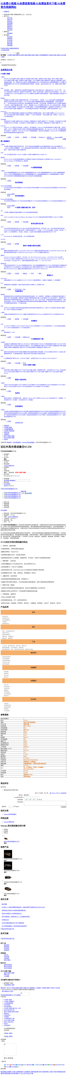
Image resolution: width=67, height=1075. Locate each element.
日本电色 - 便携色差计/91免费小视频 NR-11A (50, 123)
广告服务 (38, 988)
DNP (32, 273)
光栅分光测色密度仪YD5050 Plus (32, 314)
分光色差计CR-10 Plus (53, 370)
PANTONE (4, 278)
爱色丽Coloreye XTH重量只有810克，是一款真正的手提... (45, 105)
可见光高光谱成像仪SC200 (58, 201)
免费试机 (6, 950)
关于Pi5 (9, 988)
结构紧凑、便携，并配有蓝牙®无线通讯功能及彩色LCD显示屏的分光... (24, 90)
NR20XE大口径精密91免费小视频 (13, 78)
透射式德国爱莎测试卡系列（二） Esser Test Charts (36, 260)
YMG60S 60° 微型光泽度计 (31, 344)
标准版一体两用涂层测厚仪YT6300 (53, 413)
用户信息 (9, 18)
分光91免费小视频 (29, 365)
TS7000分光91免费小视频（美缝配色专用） (33, 370)
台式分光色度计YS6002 (14, 386)
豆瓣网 (45, 1064)
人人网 (35, 1064)
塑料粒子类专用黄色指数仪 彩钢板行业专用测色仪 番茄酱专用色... (23, 113)
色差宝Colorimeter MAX (29, 398)
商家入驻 (6, 974)
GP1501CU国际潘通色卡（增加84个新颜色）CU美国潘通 (43, 280)
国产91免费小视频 (9, 436)
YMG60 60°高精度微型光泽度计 (48, 344)
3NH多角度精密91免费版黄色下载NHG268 (38, 347)
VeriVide (3, 239)
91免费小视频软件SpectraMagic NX (37, 154)
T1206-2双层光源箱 (53, 265)
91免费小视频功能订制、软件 (12, 1008)
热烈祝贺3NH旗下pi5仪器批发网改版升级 (14, 910)
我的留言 (9, 24)
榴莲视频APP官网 (10, 1073)
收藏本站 (6, 11)
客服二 (11, 1036)
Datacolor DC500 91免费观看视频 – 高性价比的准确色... (34, 131)
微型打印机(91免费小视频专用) (17, 149)
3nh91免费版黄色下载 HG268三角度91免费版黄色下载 (46, 345)
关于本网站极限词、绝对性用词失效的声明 (14, 926)
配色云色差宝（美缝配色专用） (13, 398)
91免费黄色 (27, 1071)
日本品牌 (33, 137)
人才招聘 (6, 976)
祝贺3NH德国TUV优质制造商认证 (12, 913)
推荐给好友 (11, 485)
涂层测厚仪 (19, 406)
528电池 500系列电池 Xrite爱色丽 (40, 159)
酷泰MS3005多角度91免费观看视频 (32, 176)
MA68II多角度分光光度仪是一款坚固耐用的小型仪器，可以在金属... (27, 103)
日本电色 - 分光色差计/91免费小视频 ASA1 (25, 123)
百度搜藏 (13, 1066)
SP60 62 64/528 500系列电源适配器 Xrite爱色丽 (17, 159)
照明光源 (3, 263)
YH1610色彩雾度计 (52, 384)
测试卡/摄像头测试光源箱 (32, 245)
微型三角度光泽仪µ (39, 353)
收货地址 (9, 21)
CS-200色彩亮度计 (25, 327)
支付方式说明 (8, 968)
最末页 (64, 793)
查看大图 (23, 491)
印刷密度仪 (19, 291)
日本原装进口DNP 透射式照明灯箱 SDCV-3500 (35, 267)
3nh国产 (3, 342)
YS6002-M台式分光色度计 (11, 384)
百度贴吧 (40, 1064)
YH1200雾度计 (37, 386)
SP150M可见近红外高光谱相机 (12, 187)
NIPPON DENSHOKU (50, 138)
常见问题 (9, 40)
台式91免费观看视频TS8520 (45, 172)
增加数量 (12, 480)
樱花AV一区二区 (20, 1073)
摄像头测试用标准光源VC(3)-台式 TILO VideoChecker (49, 250)
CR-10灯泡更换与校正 (10, 154)
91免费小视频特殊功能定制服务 (13, 212)
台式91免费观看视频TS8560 (28, 172)
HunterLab (3, 111)
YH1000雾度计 (31, 384)
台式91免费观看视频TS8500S (12, 172)
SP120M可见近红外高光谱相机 (48, 187)
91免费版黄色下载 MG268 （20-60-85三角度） (17, 358)
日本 (2, 88)
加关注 (6, 485)
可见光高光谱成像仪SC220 (42, 201)
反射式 (3, 249)
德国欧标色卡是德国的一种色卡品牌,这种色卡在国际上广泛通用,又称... (24, 284)
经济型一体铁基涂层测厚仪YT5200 (31, 415)
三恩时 (3, 77)
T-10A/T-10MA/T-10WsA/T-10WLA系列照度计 (28, 326)
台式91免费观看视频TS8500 (16, 174)
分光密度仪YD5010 (58, 314)
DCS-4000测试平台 (16, 267)
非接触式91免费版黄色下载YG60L (13, 344)
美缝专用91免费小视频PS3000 (12, 370)
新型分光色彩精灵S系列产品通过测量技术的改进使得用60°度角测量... (24, 352)
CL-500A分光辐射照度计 (13, 327)
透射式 (3, 255)
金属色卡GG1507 (22, 280)
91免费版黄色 (19, 1071)
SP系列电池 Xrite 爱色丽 (21, 161)
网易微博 (30, 1064)
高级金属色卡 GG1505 (10, 280)
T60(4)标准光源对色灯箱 (11, 228)
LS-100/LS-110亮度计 (10, 326)
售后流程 (9, 36)
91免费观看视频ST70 (55, 174)
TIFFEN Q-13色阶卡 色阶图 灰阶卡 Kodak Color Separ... (19, 259)
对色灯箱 (6, 432)
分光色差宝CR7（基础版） (56, 398)
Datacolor (3, 126)
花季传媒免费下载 (35, 1071)
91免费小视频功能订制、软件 (25, 207)
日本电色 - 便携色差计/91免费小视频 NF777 (35, 121)
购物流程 (9, 38)
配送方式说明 (8, 966)
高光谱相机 (19, 182)
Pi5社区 (58, 988)
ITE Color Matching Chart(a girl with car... (46, 259)
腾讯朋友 (51, 1064)
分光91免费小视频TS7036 (15, 371)
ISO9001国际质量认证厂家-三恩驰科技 (13, 923)
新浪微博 (9, 33)
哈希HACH (26, 337)
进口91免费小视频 (9, 437)
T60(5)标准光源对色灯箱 (57, 228)
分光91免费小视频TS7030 (29, 371)
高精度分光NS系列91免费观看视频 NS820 (27, 82)
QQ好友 (7, 1066)
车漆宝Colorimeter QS (42, 398)
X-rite (2, 234)
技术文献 (9, 42)
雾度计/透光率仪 (20, 379)
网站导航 (9, 43)
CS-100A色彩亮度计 (46, 326)
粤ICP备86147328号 (7, 991)
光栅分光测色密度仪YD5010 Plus (13, 314)
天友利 (17, 137)
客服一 (11, 1033)
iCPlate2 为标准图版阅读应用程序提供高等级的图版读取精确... (30, 301)
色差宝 (17, 393)
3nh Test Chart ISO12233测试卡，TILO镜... (16, 257)
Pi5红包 (6, 954)
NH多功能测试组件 (45, 146)
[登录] (23, 14)
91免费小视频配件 (9, 1001)
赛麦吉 (25, 273)
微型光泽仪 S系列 (29, 353)
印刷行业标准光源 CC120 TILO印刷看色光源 (16, 265)
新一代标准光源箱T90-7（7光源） (32, 230)
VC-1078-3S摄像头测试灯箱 (41, 252)
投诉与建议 (7, 960)
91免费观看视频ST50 (30, 174)
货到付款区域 (8, 964)
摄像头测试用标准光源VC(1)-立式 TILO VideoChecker (19, 250)
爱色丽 (3, 98)
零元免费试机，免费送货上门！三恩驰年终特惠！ (16, 916)
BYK (2, 350)
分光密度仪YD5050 (47, 314)
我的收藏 (9, 23)
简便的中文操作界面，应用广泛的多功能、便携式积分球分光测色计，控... (41, 92)
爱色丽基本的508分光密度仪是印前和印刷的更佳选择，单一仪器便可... (24, 296)
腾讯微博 (19, 1064)
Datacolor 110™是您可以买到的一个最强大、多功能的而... (20, 127)
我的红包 (9, 26)
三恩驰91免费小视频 (54, 55)
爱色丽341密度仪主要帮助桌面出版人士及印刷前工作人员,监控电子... (39, 298)
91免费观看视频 (43, 55)
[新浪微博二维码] (9, 984)
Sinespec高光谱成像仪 (7, 199)
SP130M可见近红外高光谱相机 (30, 187)
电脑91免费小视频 (33, 55)
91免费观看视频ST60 (42, 174)
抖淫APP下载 (29, 1073)
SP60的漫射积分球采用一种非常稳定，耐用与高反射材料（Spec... (44, 108)
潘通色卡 (50, 275)
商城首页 (6, 425)
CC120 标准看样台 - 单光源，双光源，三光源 (20, 232)
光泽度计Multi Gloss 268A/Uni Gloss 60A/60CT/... (44, 358)
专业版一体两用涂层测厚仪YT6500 (32, 413)
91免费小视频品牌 (9, 430)
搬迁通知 (4, 904)
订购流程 (6, 958)
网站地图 (9, 45)
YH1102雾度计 (23, 384)
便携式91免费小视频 (21, 55)
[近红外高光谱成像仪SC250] (9, 488)
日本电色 (3, 119)
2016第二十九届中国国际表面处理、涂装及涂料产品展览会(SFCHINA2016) (23, 907)
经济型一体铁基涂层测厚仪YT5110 (51, 415)
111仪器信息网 (5, 50)
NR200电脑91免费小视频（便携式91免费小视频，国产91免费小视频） (43, 78)
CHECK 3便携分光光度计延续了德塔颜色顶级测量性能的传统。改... (27, 129)
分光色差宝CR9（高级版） (26, 400)
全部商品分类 (6, 70)
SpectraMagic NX (30, 217)
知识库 (6, 439)
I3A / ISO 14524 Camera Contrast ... (37, 257)
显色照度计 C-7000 (9, 332)
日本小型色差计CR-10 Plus (21, 93)
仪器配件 (6, 434)
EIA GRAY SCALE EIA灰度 (54, 257)
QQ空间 (24, 1064)
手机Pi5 (52, 988)
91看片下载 (52, 1071)
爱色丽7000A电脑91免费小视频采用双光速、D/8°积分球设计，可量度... (24, 100)
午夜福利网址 (45, 1071)
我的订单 (9, 19)
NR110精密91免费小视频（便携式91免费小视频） (18, 80)
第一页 (52, 793)
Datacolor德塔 (58, 137)
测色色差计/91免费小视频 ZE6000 (13, 121)
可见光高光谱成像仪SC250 (11, 201)
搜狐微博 (57, 1064)
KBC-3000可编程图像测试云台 (38, 265)
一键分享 (8, 1064)
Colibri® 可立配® (22, 154)
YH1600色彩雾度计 (27, 386)
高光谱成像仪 (19, 196)
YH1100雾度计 (45, 386)
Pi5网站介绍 (5, 919)
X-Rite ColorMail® (55, 159)
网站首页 (3, 988)
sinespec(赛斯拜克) (9, 465)
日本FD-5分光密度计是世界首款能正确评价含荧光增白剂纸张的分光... (24, 308)
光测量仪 (34, 321)
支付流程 (6, 948)
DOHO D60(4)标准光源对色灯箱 (13, 230)
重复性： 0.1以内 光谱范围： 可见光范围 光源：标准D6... (42, 114)
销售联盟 (32, 988)
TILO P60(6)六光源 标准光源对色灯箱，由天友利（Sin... (34, 228)
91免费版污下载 (10, 1071)
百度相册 (62, 1064)
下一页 (60, 793)
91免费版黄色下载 (37, 339)
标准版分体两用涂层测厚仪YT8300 (34, 411)
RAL (2, 283)
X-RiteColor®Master (19, 217)
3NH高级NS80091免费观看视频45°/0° (50, 82)
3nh (2, 210)
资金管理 (9, 30)
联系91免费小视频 (9, 972)
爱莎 (40, 273)
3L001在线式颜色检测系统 (30, 212)
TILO (2, 227)
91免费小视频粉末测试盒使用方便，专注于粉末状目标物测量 (21, 146)
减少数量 (6, 480)
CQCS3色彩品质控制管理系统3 (30, 148)
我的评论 (9, 28)
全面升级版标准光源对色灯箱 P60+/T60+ (45, 232)
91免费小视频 (11, 55)
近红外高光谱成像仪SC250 (11, 841)
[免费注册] (28, 14)
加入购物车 (7, 484)
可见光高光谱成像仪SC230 (27, 201)
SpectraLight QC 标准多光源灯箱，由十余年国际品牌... (19, 236)
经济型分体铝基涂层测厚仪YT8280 (54, 411)
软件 (2, 215)
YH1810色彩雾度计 (41, 384)
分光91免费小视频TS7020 (44, 371)
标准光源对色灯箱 (37, 223)
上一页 (56, 793)
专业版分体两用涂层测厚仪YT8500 (14, 411)
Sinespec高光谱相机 (6, 186)
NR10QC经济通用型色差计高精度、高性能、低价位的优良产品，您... (35, 84)
